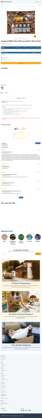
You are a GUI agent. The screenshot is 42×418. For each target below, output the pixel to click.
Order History (3, 359)
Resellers (2, 371)
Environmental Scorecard (4, 379)
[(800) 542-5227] (36, 1)
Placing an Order (3, 364)
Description (19, 97)
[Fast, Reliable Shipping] (21, 332)
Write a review (38, 143)
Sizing (2, 388)
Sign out (2, 360)
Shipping (2, 368)
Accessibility (3, 390)
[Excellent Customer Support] (21, 301)
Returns (2, 367)
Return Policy (3, 384)
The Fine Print (3, 392)
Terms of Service (14, 415)
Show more (21, 197)
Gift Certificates (3, 387)
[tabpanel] (21, 172)
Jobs (1, 380)
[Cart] (38, 2)
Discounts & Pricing (4, 386)
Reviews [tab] (5, 143)
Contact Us (2, 376)
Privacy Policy (3, 391)
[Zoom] (35, 36)
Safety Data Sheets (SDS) (4, 403)
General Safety (3, 402)
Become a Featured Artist (4, 398)
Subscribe (38, 253)
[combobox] (21, 5)
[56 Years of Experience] (21, 271)
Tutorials (23, 97)
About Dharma (3, 375)
